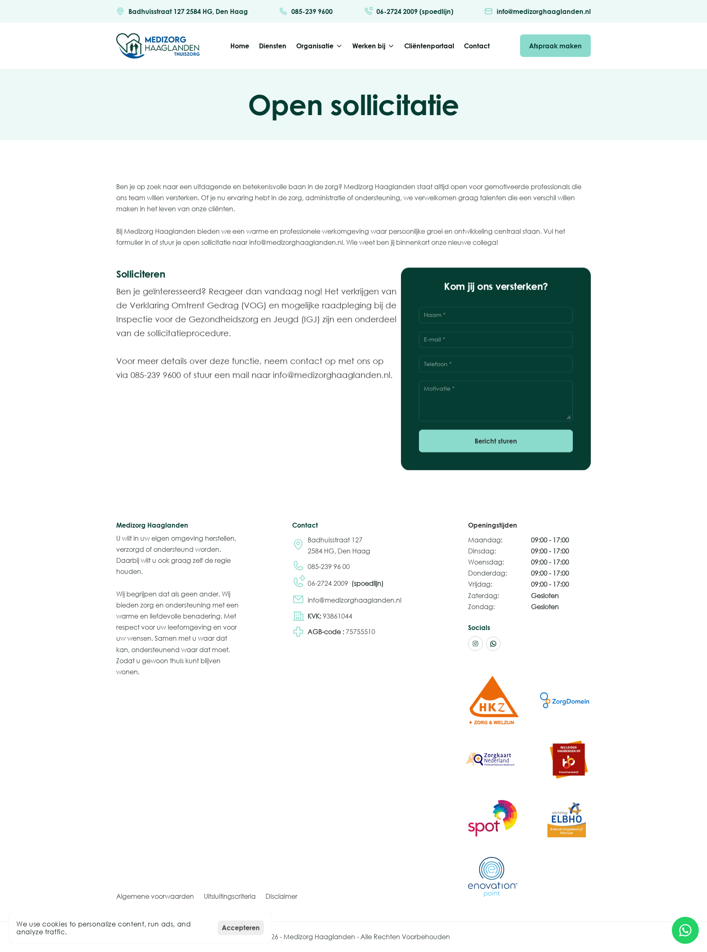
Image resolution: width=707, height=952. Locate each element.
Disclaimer (281, 896)
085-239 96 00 (329, 566)
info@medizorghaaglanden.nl (354, 600)
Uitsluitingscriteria (230, 896)
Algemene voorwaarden (155, 896)
